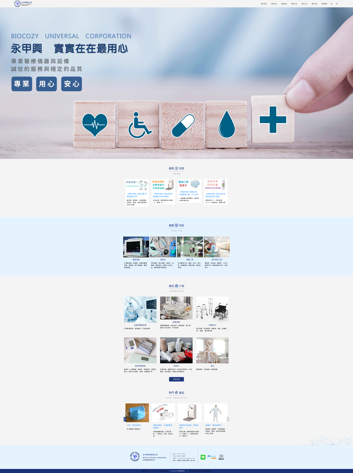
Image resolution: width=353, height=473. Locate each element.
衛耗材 (163, 260)
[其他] (212, 350)
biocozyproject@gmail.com (186, 458)
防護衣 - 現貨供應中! (213, 425)
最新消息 (274, 4)
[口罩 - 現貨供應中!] (137, 412)
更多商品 (176, 379)
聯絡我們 (324, 4)
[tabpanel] (176, 79)
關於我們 (264, 4)
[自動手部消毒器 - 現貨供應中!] (189, 412)
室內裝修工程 (217, 260)
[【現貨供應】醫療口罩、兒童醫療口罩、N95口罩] (189, 184)
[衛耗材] (163, 247)
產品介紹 (304, 4)
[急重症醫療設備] (140, 310)
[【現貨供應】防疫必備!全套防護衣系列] (137, 185)
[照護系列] (212, 310)
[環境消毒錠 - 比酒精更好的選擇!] (163, 412)
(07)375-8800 (181, 454)
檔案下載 (314, 4)
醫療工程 (294, 4)
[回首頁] (23, 3)
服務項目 (284, 4)
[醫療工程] (190, 247)
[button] (125, 419)
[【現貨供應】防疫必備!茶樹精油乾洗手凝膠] (216, 185)
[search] (337, 4)
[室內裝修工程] (217, 247)
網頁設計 (182, 471)
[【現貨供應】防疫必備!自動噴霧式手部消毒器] (163, 185)
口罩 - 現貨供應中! (134, 425)
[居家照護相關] (140, 350)
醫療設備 (136, 260)
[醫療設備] (136, 247)
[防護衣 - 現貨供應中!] (216, 412)
